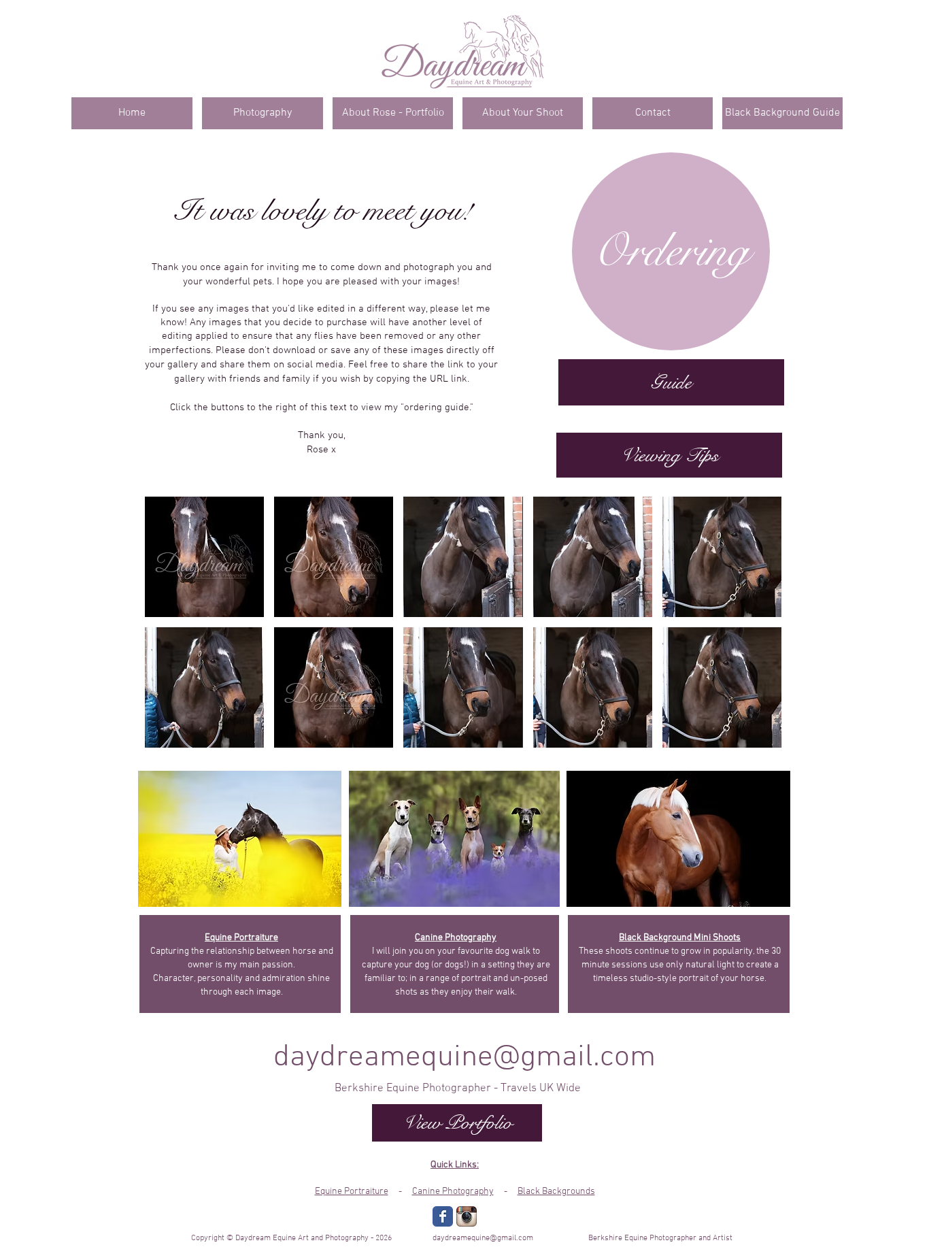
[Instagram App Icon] (466, 1216)
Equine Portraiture (351, 1191)
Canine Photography (453, 1191)
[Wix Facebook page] (443, 1216)
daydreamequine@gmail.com (464, 1058)
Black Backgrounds (556, 1191)
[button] (204, 557)
